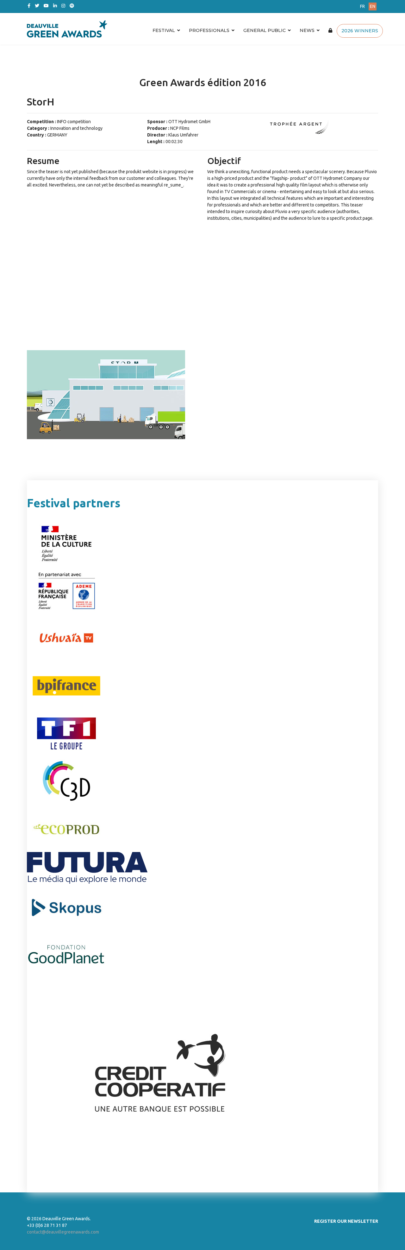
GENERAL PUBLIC (264, 30)
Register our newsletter (346, 1221)
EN (372, 6)
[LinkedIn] (55, 5)
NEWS (307, 30)
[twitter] (37, 5)
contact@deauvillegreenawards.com (63, 1231)
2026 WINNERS (359, 31)
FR (362, 6)
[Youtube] (46, 5)
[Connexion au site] (330, 30)
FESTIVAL (164, 30)
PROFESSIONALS (209, 30)
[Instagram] (63, 5)
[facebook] (29, 5)
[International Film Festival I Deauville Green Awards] (143, 29)
